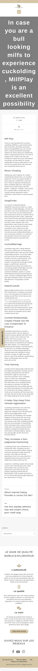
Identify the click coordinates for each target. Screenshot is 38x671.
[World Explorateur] (19, 6)
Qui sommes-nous (8, 659)
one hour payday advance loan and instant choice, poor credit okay (17, 509)
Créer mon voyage (19, 631)
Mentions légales (21, 659)
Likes (20, 120)
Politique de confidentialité (19, 661)
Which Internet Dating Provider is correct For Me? (18, 494)
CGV (31, 659)
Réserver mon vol (2, 338)
